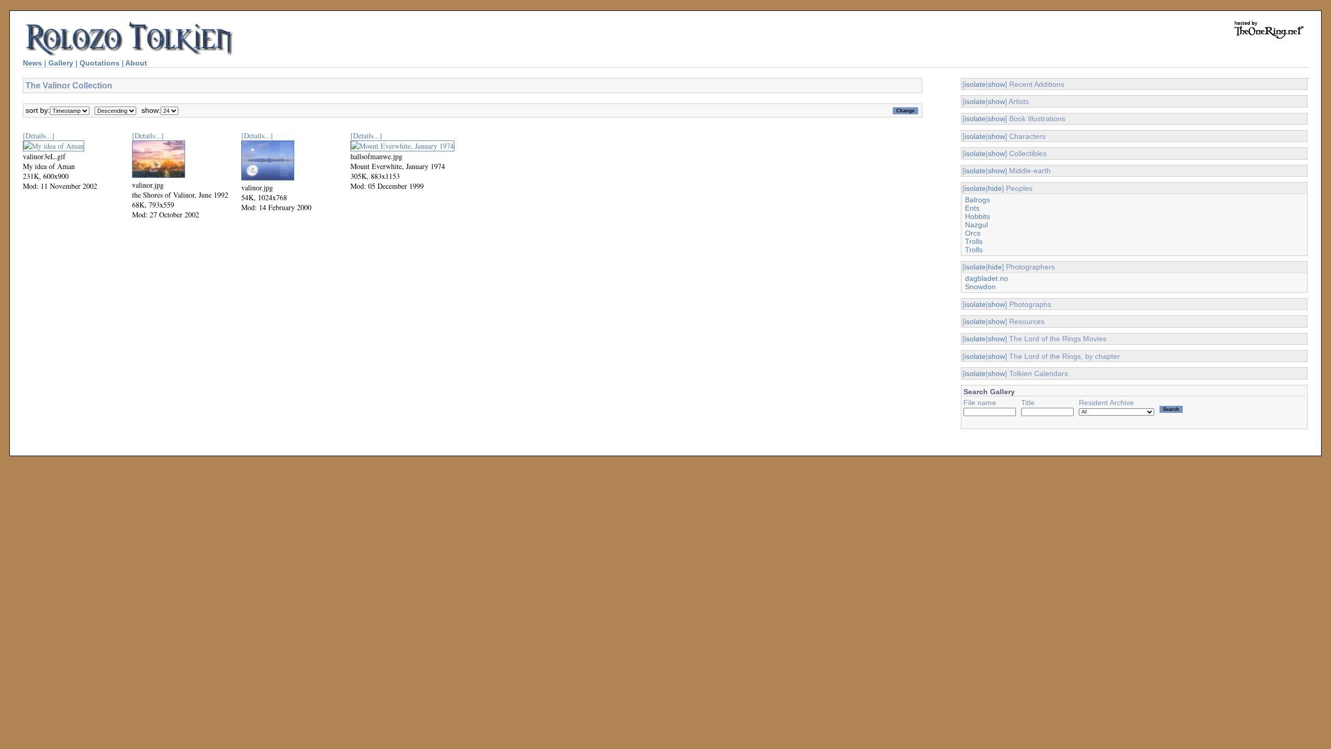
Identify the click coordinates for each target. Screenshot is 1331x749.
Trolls (974, 241)
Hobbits (977, 216)
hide (995, 188)
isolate (975, 84)
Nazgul (976, 225)
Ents (972, 208)
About (136, 63)
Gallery (60, 63)
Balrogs (977, 200)
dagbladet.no (986, 278)
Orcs (973, 233)
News (32, 63)
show (996, 84)
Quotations (100, 63)
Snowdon (980, 286)
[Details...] (39, 135)
